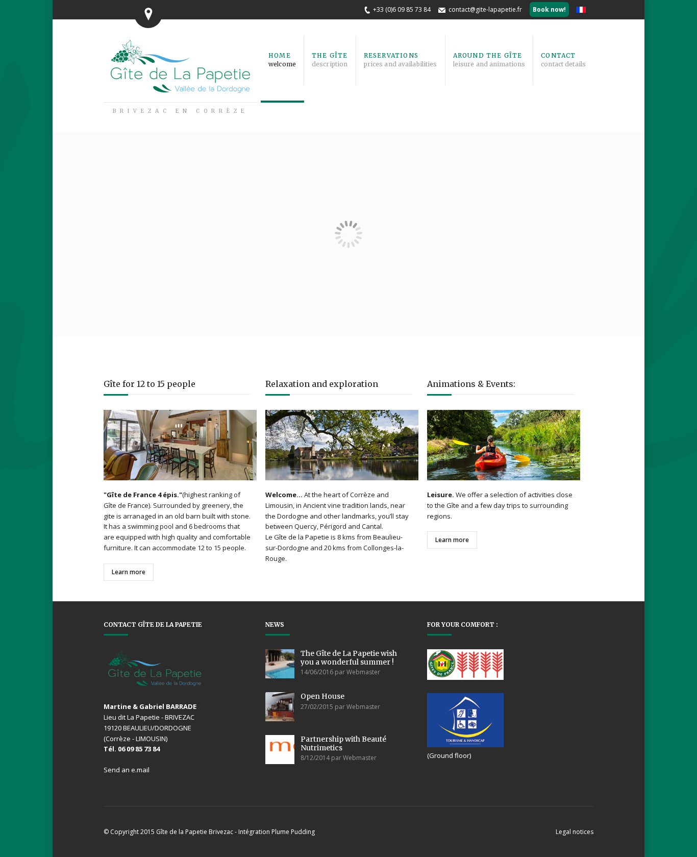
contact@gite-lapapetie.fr (485, 9)
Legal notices (574, 831)
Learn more (128, 572)
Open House (322, 696)
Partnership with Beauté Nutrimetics (343, 743)
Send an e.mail (127, 769)
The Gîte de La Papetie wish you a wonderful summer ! (349, 658)
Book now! (549, 9)
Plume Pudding (293, 831)
